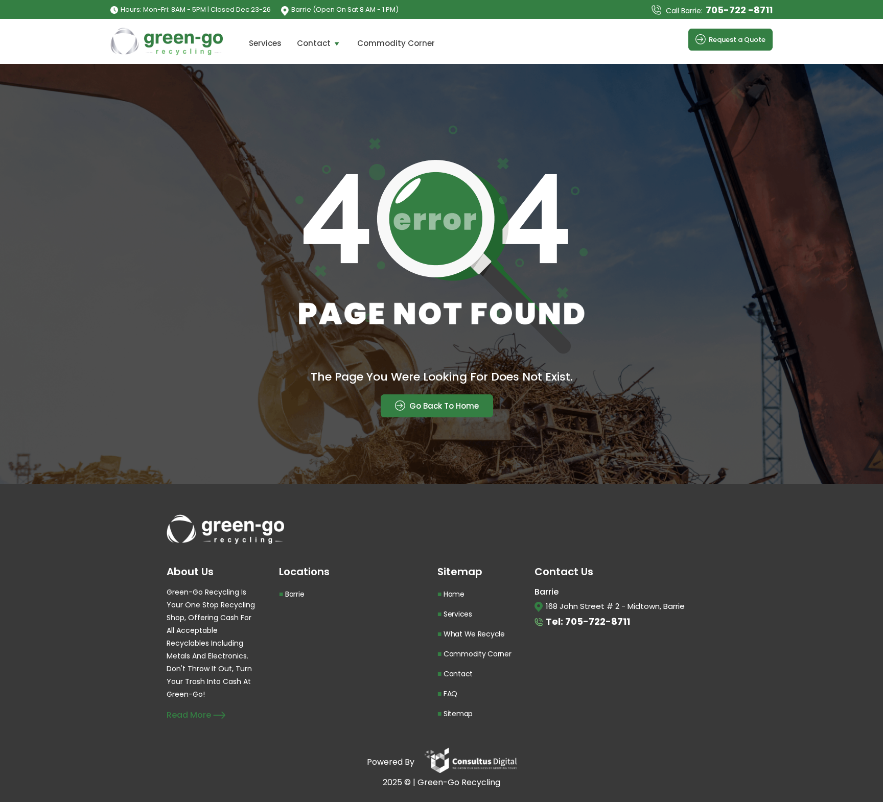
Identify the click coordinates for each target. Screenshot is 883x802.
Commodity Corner (396, 43)
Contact (314, 43)
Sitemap (458, 714)
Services (265, 43)
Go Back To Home (443, 405)
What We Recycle (474, 634)
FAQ (450, 694)
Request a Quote (737, 39)
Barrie (294, 594)
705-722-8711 (597, 621)
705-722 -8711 (739, 10)
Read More (190, 715)
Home (454, 594)
